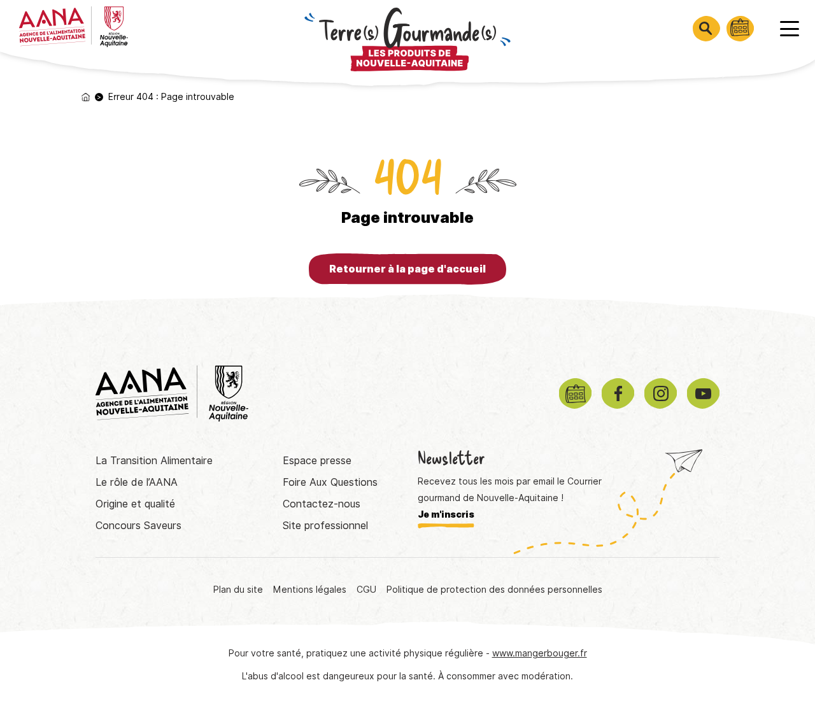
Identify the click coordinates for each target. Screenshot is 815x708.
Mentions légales (309, 589)
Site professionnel (325, 526)
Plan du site (238, 589)
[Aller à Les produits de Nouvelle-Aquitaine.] (86, 97)
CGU (366, 589)
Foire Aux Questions (330, 482)
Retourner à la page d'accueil (407, 269)
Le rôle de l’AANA (137, 482)
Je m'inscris (446, 514)
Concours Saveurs (138, 526)
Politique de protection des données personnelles (494, 589)
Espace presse (317, 461)
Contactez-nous (321, 504)
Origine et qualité (135, 504)
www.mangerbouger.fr (539, 653)
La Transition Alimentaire (154, 461)
